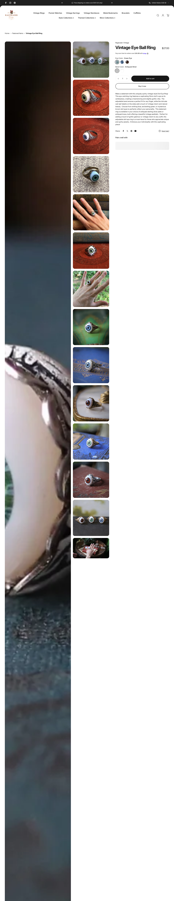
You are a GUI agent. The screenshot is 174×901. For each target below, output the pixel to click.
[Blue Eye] (122, 62)
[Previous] (62, 3)
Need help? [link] (165, 131)
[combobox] (159, 3)
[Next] (112, 3)
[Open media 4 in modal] (91, 174)
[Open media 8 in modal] (91, 327)
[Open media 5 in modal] (91, 212)
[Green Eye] (117, 62)
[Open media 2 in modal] (91, 98)
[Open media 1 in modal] (91, 60)
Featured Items (17, 33)
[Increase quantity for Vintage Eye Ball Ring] (127, 79)
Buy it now (142, 86)
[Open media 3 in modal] (91, 136)
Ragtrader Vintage (122, 43)
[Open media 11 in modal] (91, 441)
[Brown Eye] (127, 62)
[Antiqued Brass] (122, 70)
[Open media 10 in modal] (91, 403)
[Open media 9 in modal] (91, 365)
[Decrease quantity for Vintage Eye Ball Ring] (117, 79)
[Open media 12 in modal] (91, 480)
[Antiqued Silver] (117, 70)
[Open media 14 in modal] (91, 518)
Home (7, 33)
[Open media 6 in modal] (91, 250)
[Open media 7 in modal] (91, 289)
